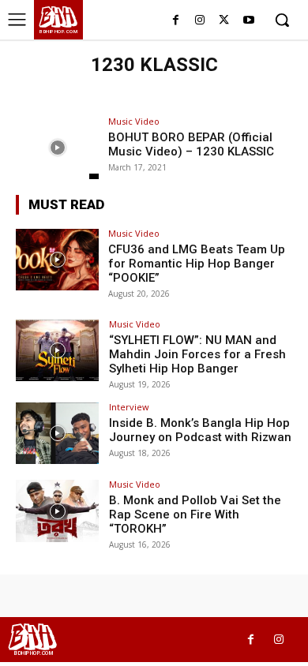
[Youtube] (248, 21)
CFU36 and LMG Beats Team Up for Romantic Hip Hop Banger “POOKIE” (196, 263)
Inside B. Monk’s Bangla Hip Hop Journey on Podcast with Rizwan (200, 430)
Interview (129, 406)
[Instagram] (200, 21)
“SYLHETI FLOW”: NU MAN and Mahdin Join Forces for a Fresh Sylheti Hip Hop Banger (197, 354)
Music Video (134, 121)
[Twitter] (224, 21)
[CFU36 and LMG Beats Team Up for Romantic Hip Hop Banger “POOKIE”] (57, 260)
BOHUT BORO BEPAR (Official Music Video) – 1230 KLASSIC (191, 144)
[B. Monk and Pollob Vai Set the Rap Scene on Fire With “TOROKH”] (57, 511)
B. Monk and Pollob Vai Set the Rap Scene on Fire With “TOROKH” (195, 514)
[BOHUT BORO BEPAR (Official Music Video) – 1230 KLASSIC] (57, 148)
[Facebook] (175, 21)
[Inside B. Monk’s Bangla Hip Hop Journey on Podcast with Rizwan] (57, 433)
